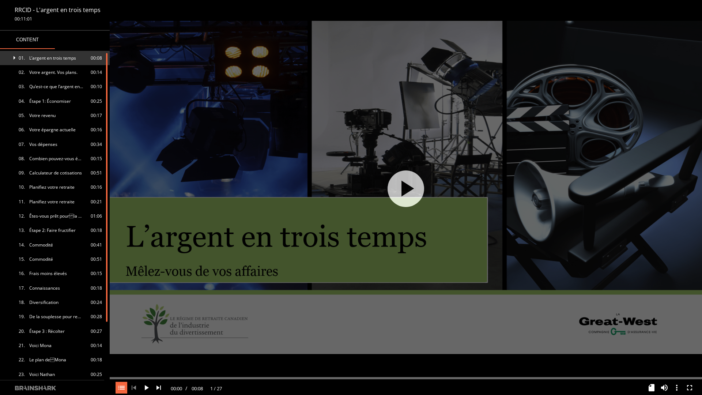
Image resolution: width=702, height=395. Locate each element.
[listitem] (55, 58)
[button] (55, 58)
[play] (406, 188)
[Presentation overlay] (406, 188)
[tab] (27, 40)
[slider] (406, 377)
